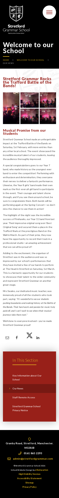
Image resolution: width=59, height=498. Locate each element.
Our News (8, 63)
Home (6, 60)
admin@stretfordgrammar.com (33, 458)
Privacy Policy (29, 487)
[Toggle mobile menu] (49, 12)
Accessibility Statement (29, 478)
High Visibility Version (29, 474)
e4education (41, 470)
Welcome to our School (30, 60)
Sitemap (29, 482)
